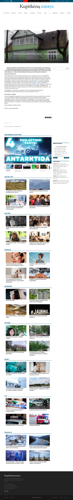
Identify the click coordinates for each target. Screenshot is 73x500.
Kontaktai (66, 497)
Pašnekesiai (12, 497)
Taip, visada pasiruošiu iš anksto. (60, 148)
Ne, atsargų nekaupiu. (58, 154)
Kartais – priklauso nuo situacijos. (60, 151)
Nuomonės (8, 286)
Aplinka (7, 323)
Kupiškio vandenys (36, 82)
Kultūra (7, 213)
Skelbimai (6, 497)
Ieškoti (67, 68)
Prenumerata (55, 497)
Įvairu (6, 359)
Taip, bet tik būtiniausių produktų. (60, 149)
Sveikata (7, 250)
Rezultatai (67, 157)
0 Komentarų (36, 58)
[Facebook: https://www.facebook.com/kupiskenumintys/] (11, 1)
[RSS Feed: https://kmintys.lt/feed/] (5, 491)
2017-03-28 (29, 58)
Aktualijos (8, 177)
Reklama (61, 497)
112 (5, 396)
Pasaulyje (8, 432)
